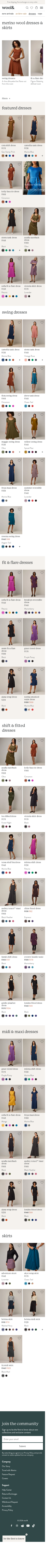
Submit (22, 1446)
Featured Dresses (17, 108)
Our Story (6, 1466)
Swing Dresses (14, 312)
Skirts (7, 1236)
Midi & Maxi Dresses (20, 1031)
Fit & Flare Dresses (17, 562)
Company (6, 1461)
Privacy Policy (7, 1510)
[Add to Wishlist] (19, 118)
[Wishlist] (31, 8)
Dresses (32, 14)
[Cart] (36, 7)
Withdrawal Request (10, 1502)
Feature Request (8, 1474)
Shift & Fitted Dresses (13, 728)
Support (5, 1485)
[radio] (3, 155)
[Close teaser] (27, 1534)
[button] (14, 1539)
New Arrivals (8, 14)
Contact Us (6, 1498)
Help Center (7, 1490)
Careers (5, 1478)
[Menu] (41, 7)
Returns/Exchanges (9, 1494)
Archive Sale (21, 14)
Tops (40, 14)
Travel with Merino (9, 1470)
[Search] (27, 7)
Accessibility (7, 1506)
